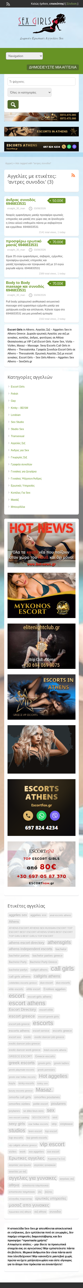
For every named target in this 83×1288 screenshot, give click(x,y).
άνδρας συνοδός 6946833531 (21, 202)
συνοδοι (55, 1211)
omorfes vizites (19, 1103)
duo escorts (63, 982)
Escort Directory (22, 1009)
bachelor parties (19, 955)
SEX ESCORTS (40, 1117)
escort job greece (19, 1024)
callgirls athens (47, 976)
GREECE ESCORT (20, 1056)
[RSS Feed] (8, 3)
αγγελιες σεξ (67, 1179)
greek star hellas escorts (22, 1077)
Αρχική (9, 163)
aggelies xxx (38, 915)
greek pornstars (46, 1069)
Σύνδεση (72, 3)
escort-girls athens (39, 996)
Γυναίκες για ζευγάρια (24, 471)
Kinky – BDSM (19, 407)
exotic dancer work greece (25, 1050)
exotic (27, 1037)
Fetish (14, 393)
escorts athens (19, 1030)
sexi (54, 1117)
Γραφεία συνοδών (21, 464)
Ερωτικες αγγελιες (26, 1158)
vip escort (52, 1144)
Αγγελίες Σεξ (18, 443)
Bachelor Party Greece (43, 962)
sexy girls (17, 1124)
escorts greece (62, 1030)
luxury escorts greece (21, 1090)
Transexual (17, 436)
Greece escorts (45, 1056)
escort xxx (15, 1037)
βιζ (40, 1192)
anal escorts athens (60, 915)
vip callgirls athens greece (23, 1145)
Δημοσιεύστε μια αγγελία (53, 67)
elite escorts (16, 989)
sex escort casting (19, 1117)
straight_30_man (16, 208)
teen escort (35, 1131)
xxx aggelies (36, 1151)
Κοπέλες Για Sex (20, 492)
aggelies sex (18, 915)
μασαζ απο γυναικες (29, 1205)
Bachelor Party (18, 962)
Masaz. (44, 1089)
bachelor (61, 949)
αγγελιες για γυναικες (32, 1178)
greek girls (44, 1063)
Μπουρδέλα (18, 506)
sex (50, 1110)
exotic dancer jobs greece (24, 1043)
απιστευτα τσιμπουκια (35, 1185)
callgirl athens (39, 969)
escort (16, 995)
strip (54, 1124)
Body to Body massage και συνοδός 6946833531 (25, 286)
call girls (62, 968)
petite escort (40, 1103)
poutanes (58, 1103)
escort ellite (46, 1009)
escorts (43, 1023)
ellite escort (33, 989)
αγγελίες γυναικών (45, 1165)
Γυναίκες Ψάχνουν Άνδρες (26, 478)
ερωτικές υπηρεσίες (50, 1198)
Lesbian (16, 415)
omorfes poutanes (47, 1097)
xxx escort (53, 1151)
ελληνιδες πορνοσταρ (20, 1198)
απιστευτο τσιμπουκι (22, 1191)
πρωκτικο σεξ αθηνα (20, 1211)
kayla (12, 1083)
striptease (66, 1124)
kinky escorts (26, 1083)
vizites (12, 1151)
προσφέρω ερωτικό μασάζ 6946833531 (23, 243)
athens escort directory (26, 943)
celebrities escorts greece (23, 983)
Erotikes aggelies (55, 989)
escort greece (22, 1016)
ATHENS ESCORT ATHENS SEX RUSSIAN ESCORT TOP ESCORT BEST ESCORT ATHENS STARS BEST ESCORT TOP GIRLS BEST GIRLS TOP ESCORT (41, 932)
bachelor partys (18, 969)
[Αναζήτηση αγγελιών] (13, 104)
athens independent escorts (30, 949)
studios (17, 1130)
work (22, 1151)
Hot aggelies (53, 1076)
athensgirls (59, 942)
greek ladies (61, 1063)
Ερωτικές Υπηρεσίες (23, 485)
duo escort (46, 982)
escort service (41, 1030)
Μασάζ (15, 499)
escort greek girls (48, 1016)
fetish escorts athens (55, 1050)
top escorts (16, 1137)
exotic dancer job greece (49, 1037)
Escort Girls (18, 386)
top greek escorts (37, 1137)
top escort (51, 1131)
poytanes (14, 1111)
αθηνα (14, 1185)
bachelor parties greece (47, 955)
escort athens (27, 1003)
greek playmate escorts (21, 1069)
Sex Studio (17, 422)
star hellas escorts (38, 1124)
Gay (13, 400)
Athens (14, 921)
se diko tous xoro (33, 1111)
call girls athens (20, 976)
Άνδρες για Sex (20, 450)
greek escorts (22, 1062)
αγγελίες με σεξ (17, 1171)
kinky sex (42, 1083)
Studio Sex (17, 429)
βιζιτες (48, 1192)
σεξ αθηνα (40, 1211)
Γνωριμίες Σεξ (19, 457)
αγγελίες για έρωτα (20, 1165)
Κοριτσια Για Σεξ (56, 1158)
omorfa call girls (20, 1097)
